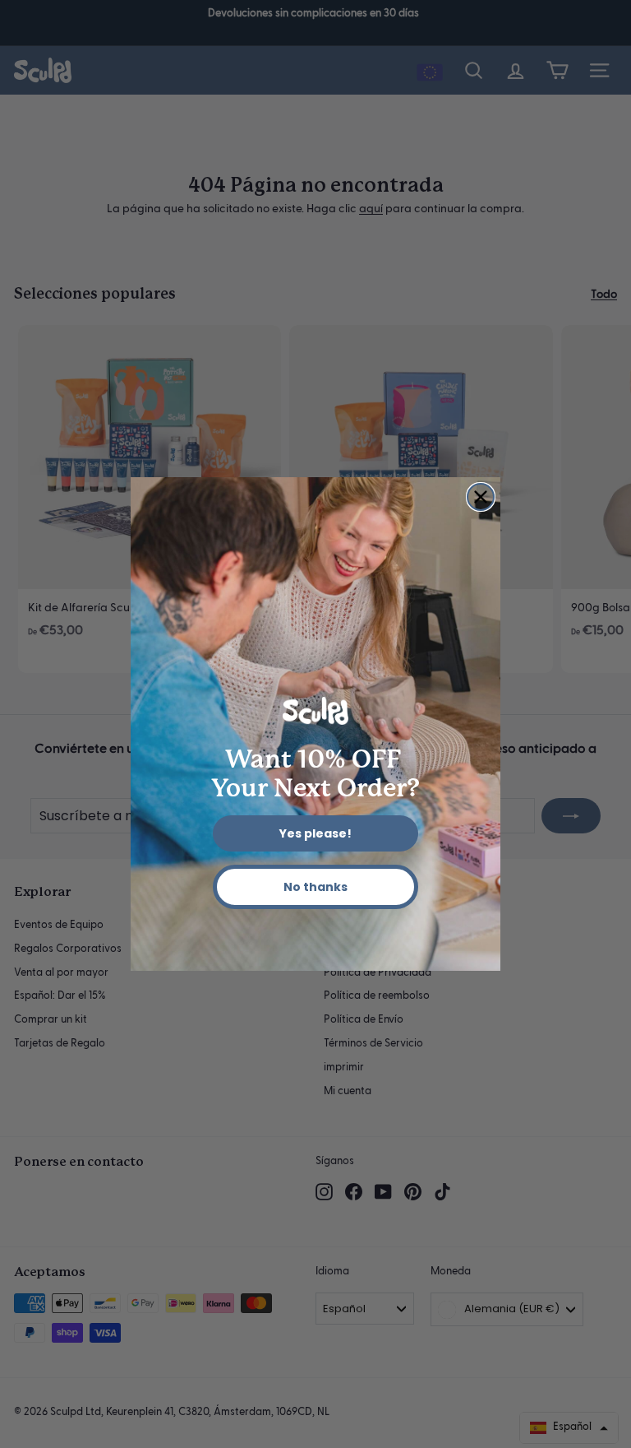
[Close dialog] (480, 497)
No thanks (315, 887)
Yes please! (315, 833)
